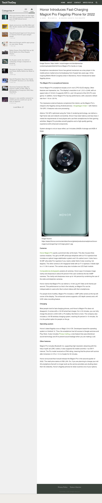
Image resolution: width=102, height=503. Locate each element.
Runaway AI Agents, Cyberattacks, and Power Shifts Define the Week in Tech (21, 71)
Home (63, 2)
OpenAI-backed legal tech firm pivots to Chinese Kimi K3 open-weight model (22, 34)
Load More (17, 107)
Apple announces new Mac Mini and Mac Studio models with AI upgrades (21, 26)
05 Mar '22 (53, 18)
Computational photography (49, 271)
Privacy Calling (64, 334)
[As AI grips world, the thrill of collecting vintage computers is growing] (5, 63)
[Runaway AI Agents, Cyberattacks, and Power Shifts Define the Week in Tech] (5, 73)
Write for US (88, 2)
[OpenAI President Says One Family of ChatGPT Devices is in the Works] (5, 82)
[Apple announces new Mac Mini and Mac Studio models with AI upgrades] (5, 28)
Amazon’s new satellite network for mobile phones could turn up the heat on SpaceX (21, 99)
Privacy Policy (62, 487)
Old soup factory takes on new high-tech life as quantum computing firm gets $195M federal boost (21, 17)
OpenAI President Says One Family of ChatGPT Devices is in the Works (21, 80)
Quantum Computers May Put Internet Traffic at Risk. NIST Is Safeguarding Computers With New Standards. (21, 89)
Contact (77, 2)
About (69, 2)
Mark (44, 18)
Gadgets (71, 18)
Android (64, 18)
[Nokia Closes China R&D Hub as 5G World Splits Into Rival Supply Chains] (5, 54)
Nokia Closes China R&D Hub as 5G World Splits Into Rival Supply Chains (21, 52)
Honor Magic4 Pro (46, 253)
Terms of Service (75, 487)
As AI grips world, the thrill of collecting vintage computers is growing (20, 61)
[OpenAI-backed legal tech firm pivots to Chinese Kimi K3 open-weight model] (5, 36)
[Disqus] (69, 399)
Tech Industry (80, 18)
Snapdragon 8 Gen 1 (81, 106)
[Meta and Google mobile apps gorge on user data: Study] (5, 46)
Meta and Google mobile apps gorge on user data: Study (21, 43)
